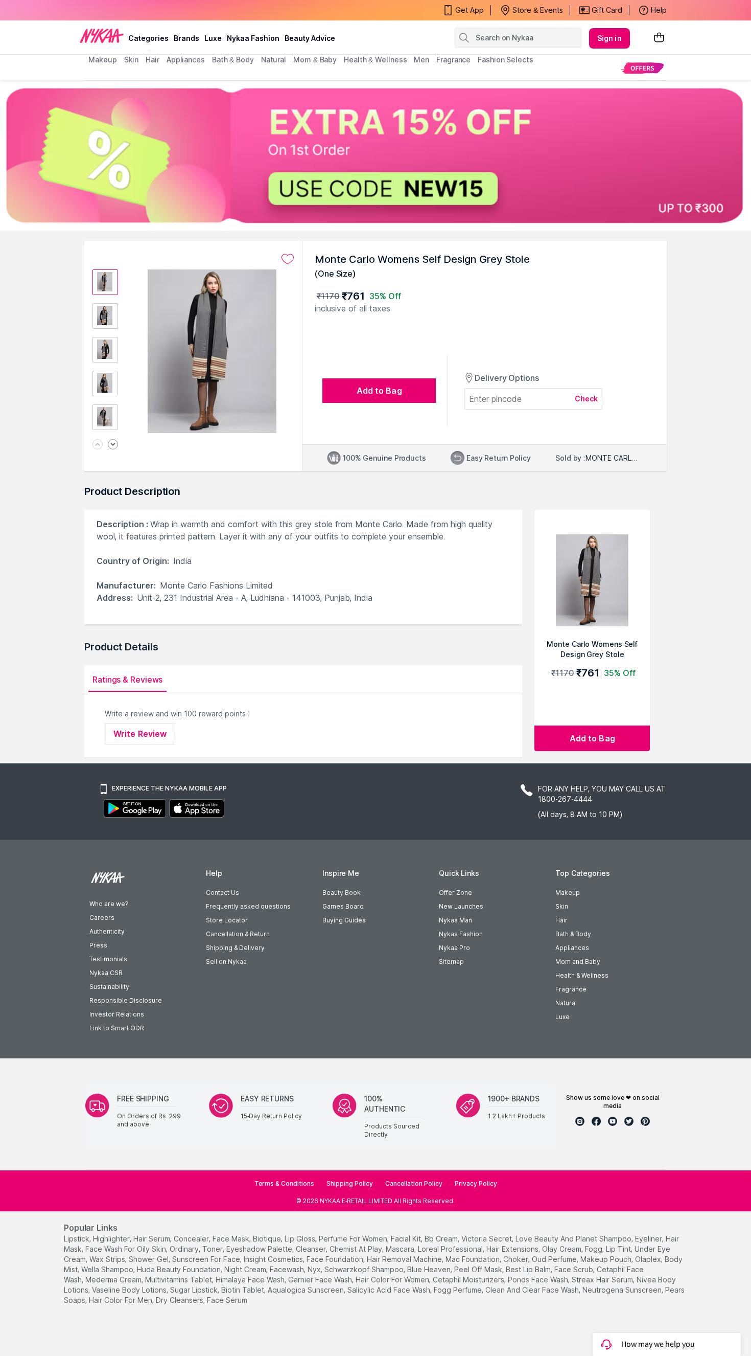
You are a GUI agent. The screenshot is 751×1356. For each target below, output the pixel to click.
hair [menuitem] (152, 59)
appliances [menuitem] (186, 59)
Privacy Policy (476, 1183)
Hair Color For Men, (121, 1300)
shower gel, (149, 1259)
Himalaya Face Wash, (251, 1279)
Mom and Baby (577, 961)
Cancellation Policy (413, 1183)
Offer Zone (455, 892)
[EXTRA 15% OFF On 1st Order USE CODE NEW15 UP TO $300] (375, 155)
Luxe (562, 1017)
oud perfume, (555, 1259)
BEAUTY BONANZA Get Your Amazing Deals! (170, 10)
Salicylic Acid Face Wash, (389, 1289)
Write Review (140, 734)
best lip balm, (529, 1269)
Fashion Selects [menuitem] (505, 59)
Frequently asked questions (248, 906)
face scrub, (574, 1269)
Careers (101, 917)
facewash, (288, 1269)
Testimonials (108, 959)
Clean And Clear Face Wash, (532, 1289)
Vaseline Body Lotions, (130, 1289)
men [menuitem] (421, 59)
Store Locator (227, 920)
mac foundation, (473, 1259)
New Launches (461, 906)
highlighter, (112, 1238)
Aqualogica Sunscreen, (306, 1289)
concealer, (192, 1238)
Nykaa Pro (454, 948)
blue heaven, (429, 1269)
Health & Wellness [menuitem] (375, 59)
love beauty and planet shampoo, (574, 1238)
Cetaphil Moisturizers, (469, 1279)
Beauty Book (341, 892)
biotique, (268, 1238)
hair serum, (152, 1238)
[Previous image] (97, 445)
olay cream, (562, 1249)
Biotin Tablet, (243, 1289)
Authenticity (107, 931)
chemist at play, (357, 1249)
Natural (566, 1003)
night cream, (246, 1269)
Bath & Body (573, 934)
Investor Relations (116, 1014)
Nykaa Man (455, 920)
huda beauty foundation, (179, 1269)
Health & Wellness (581, 975)
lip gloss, (301, 1238)
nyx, (315, 1269)
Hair (561, 920)
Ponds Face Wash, (539, 1279)
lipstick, (77, 1238)
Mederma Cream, (114, 1279)
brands (186, 38)
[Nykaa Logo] (102, 35)
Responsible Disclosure (125, 1000)
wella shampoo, (108, 1269)
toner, (213, 1249)
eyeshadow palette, (260, 1249)
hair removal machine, (405, 1259)
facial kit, (407, 1238)
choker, (516, 1259)
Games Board (343, 906)
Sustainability (109, 986)
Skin (561, 906)
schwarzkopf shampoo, (364, 1269)
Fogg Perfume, (458, 1289)
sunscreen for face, (207, 1259)
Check (586, 398)
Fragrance (570, 989)
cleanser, (311, 1249)
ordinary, (185, 1249)
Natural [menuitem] (273, 59)
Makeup (567, 892)
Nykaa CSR (106, 973)
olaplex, (649, 1259)
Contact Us (222, 892)
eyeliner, (649, 1238)
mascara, (401, 1249)
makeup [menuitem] (102, 59)
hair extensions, (513, 1249)
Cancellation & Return (238, 934)
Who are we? (108, 904)
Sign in (609, 38)
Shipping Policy (349, 1183)
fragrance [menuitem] (453, 59)
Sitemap (451, 961)
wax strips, (108, 1259)
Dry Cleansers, (180, 1300)
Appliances (572, 948)
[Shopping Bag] (659, 38)
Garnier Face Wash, (321, 1279)
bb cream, (442, 1238)
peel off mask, (479, 1269)
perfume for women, (354, 1238)
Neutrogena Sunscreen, (622, 1289)
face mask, (232, 1238)
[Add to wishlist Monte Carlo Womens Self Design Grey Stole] (287, 259)
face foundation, (336, 1259)
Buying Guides (344, 920)
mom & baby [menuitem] (315, 59)
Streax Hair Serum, (603, 1279)
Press (98, 945)
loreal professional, (451, 1249)
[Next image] (113, 445)
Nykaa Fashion (253, 38)
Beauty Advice (310, 38)
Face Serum (227, 1300)
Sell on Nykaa (226, 961)
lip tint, (619, 1249)
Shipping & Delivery (235, 948)
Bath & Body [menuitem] (233, 59)
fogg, (594, 1249)
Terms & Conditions (284, 1183)
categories (148, 38)
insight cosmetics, (274, 1259)
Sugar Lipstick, (194, 1289)
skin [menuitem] (131, 59)
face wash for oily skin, (126, 1249)
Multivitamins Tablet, (179, 1279)
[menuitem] (642, 68)
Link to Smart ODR (116, 1028)
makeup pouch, (606, 1259)
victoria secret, (487, 1238)
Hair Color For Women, (393, 1279)
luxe (213, 38)
